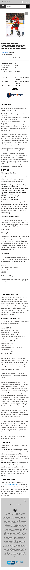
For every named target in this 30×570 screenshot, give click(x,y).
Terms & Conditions (9, 501)
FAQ (10, 504)
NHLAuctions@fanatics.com (9, 485)
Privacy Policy (22, 501)
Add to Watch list (15, 58)
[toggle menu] (3, 6)
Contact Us (18, 504)
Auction (17, 85)
